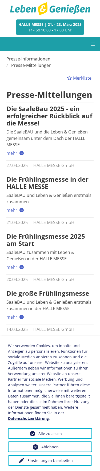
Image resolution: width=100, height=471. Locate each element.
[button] (93, 44)
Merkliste (81, 78)
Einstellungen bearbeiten (50, 460)
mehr (12, 153)
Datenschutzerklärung (28, 418)
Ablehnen (50, 446)
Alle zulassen (50, 433)
